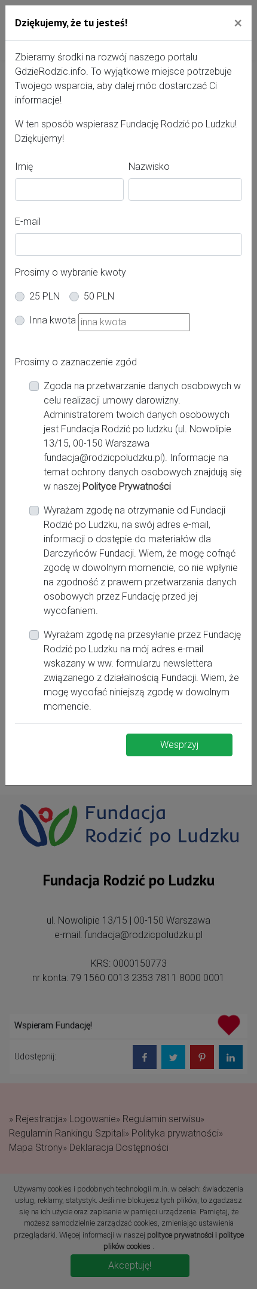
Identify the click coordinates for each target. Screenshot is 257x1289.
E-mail (28, 221)
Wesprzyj (179, 744)
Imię (24, 166)
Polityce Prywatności (126, 486)
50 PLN (99, 296)
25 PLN (44, 296)
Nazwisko (149, 166)
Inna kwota (52, 320)
